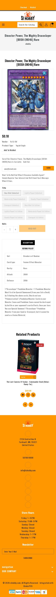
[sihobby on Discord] (33, 3)
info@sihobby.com (28, 470)
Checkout (23, 7)
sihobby (28, 43)
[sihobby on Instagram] (23, 3)
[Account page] (46, 24)
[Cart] (52, 24)
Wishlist (33, 7)
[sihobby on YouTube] (28, 3)
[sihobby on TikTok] (38, 3)
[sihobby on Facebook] (18, 3)
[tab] (28, 242)
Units (4, 224)
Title (4, 187)
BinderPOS (28, 586)
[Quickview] (22, 394)
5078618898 (28, 457)
